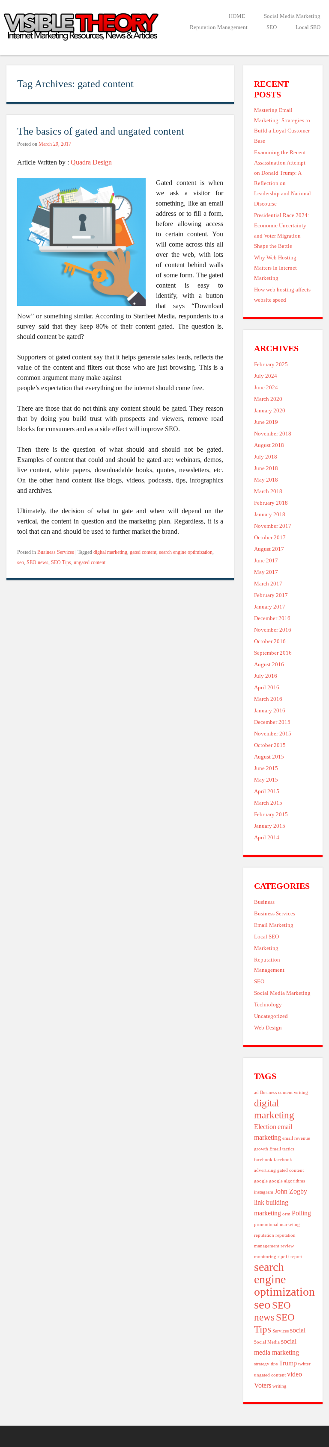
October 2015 (270, 745)
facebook (263, 1159)
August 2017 (269, 549)
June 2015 (266, 768)
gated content (143, 552)
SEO (271, 27)
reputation (264, 1235)
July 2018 (265, 457)
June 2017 (266, 561)
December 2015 (272, 722)
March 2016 (268, 699)
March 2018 (268, 491)
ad (256, 1092)
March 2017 (268, 584)
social (297, 1330)
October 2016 (270, 641)
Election (265, 1127)
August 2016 (269, 665)
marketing (267, 1213)
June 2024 (266, 388)
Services (280, 1331)
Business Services (55, 552)
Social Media (267, 1342)
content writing (293, 1092)
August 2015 (269, 757)
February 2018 (271, 503)
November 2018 (272, 434)
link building (271, 1202)
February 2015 (271, 815)
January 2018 (269, 515)
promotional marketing (277, 1224)
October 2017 (270, 538)
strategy (261, 1364)
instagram (263, 1192)
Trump (288, 1363)
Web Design (268, 1028)
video (294, 1374)
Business (264, 902)
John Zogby (291, 1191)
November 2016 (272, 630)
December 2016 (272, 618)
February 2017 (271, 595)
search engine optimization (185, 552)
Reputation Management (219, 27)
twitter (304, 1364)
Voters (262, 1385)
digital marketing (110, 552)
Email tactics (281, 1149)
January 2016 (269, 711)
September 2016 (273, 653)
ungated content (89, 562)
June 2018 (266, 468)
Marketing (266, 948)
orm (286, 1214)
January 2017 (269, 607)
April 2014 (266, 838)
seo (20, 562)
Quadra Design (91, 162)
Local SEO (308, 27)
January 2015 (269, 826)
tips (274, 1364)
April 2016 (266, 688)
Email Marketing (273, 925)
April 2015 (266, 791)
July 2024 (265, 376)
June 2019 (266, 422)
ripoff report (290, 1256)
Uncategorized (271, 1016)
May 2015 (266, 780)
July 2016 (265, 676)
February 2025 (271, 365)
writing (279, 1386)
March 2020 (268, 399)
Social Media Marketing (292, 16)
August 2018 (269, 445)
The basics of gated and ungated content (100, 131)
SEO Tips (61, 562)
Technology (268, 1005)
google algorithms (287, 1181)
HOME (237, 16)
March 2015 (268, 803)
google (261, 1181)
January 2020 (269, 411)
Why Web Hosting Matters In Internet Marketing (275, 268)
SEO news (37, 562)
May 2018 (266, 480)
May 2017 (266, 572)
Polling (301, 1213)
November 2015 (272, 734)
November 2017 (272, 526)
